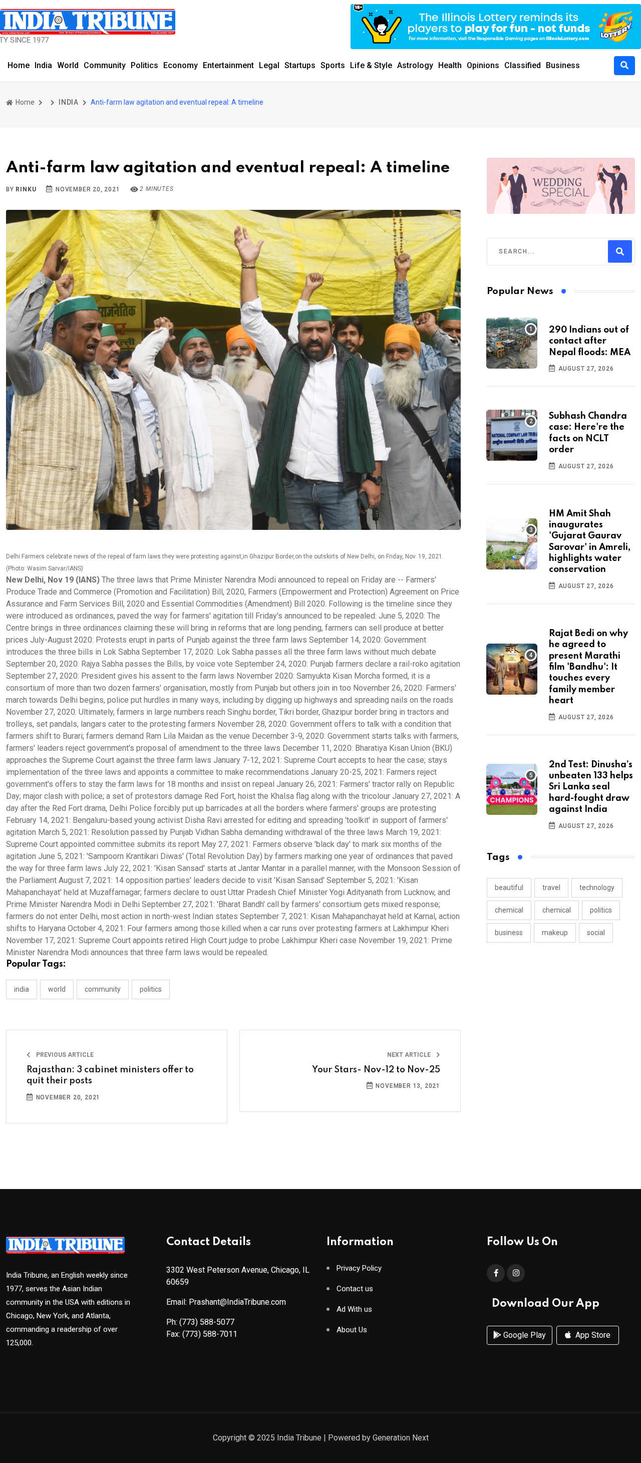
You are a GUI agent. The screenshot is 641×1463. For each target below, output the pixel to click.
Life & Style (371, 65)
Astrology (415, 65)
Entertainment (228, 65)
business (509, 933)
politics (601, 910)
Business (563, 65)
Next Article (409, 1054)
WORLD (57, 989)
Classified (522, 65)
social (596, 933)
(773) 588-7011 (209, 1334)
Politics (144, 65)
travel (551, 888)
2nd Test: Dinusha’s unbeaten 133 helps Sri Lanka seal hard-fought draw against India (591, 787)
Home (19, 65)
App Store (591, 1335)
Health (450, 65)
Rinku (26, 189)
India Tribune (299, 1437)
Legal (269, 65)
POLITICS (151, 989)
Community (105, 65)
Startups (299, 65)
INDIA (69, 102)
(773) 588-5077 (206, 1322)
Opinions (483, 65)
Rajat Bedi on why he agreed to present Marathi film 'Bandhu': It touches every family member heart (588, 667)
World (68, 65)
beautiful (509, 888)
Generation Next (401, 1437)
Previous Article (64, 1054)
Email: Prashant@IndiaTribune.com (226, 1302)
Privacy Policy (359, 1268)
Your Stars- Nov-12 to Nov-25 (376, 1069)
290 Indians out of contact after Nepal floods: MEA (589, 341)
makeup (555, 933)
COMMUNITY (103, 989)
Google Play (523, 1335)
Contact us (355, 1289)
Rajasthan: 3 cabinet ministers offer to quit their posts (110, 1075)
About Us (352, 1330)
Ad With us (354, 1309)
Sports (332, 65)
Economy (180, 65)
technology (596, 888)
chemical (509, 910)
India (43, 65)
